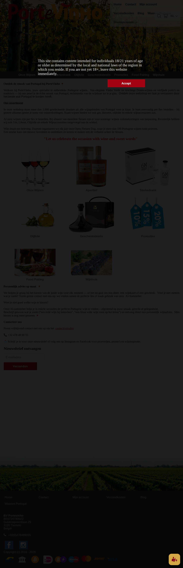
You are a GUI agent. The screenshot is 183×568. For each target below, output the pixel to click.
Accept (126, 83)
